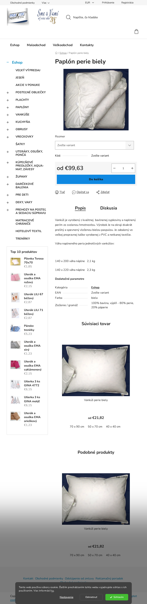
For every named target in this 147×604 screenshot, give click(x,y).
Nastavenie (66, 597)
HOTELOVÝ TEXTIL (29, 231)
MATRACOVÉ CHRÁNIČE (25, 222)
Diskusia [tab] (108, 208)
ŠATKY (20, 144)
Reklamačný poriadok (109, 579)
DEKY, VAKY (24, 202)
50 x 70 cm (95, 427)
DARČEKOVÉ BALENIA (25, 185)
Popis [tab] (80, 208)
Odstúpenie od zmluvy (79, 579)
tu (52, 590)
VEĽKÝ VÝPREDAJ (28, 70)
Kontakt (28, 579)
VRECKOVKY (24, 137)
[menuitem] (15, 45)
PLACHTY (22, 100)
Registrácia (127, 2)
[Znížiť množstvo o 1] (114, 168)
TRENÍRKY (23, 239)
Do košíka (96, 179)
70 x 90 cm (77, 427)
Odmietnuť (91, 597)
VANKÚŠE (22, 115)
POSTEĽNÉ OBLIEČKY (31, 92)
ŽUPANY (21, 177)
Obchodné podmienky (22, 2)
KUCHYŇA (23, 122)
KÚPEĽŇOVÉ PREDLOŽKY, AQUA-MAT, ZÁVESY (30, 165)
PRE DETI (22, 195)
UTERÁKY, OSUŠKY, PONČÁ (29, 153)
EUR (88, 2)
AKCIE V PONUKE (28, 85)
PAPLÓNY (22, 107)
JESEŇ (20, 78)
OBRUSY (22, 129)
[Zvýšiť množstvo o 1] (132, 168)
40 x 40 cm (113, 427)
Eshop (17, 62)
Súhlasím (118, 597)
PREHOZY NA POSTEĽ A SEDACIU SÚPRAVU (31, 211)
